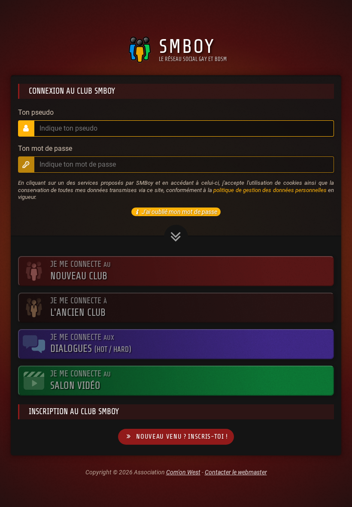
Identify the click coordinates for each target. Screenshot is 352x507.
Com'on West (183, 472)
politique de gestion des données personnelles (270, 190)
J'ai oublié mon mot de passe (179, 211)
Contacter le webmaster (236, 472)
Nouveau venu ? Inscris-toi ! (182, 436)
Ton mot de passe (45, 148)
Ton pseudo (36, 112)
